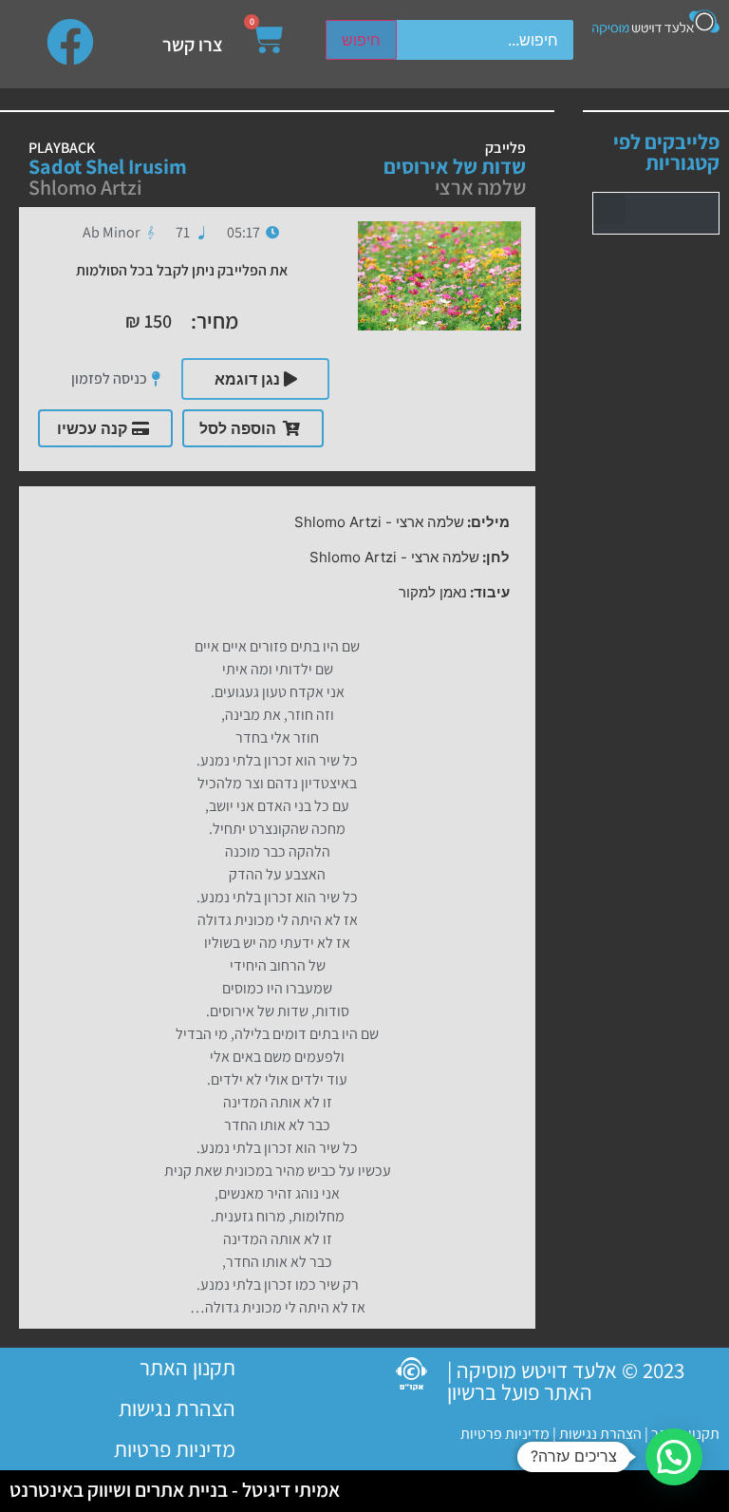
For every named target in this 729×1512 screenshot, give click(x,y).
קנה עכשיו (92, 428)
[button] (609, 208)
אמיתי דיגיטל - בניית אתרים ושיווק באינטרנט (174, 1490)
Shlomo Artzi (85, 187)
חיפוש (361, 39)
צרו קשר (192, 44)
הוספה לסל (237, 428)
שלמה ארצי (480, 187)
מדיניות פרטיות (505, 1434)
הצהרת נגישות (599, 1434)
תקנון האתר (187, 1367)
